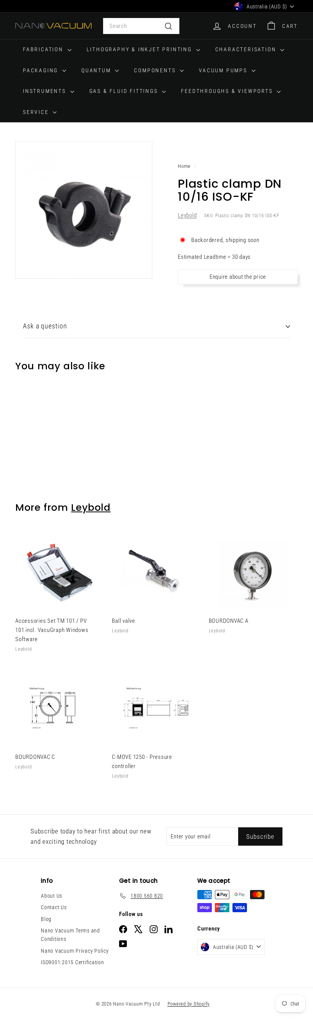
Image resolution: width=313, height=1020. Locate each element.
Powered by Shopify (189, 1004)
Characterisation (247, 49)
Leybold (187, 215)
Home (184, 166)
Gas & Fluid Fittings (124, 91)
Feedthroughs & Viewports (228, 91)
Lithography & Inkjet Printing (140, 49)
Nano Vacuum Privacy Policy (75, 951)
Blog (46, 919)
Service (37, 112)
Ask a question (45, 326)
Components (156, 70)
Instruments (45, 91)
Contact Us (54, 907)
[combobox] (141, 26)
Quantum (97, 70)
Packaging (41, 70)
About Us (51, 896)
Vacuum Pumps (224, 70)
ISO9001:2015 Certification (72, 962)
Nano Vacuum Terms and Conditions (70, 934)
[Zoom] (84, 210)
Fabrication (44, 49)
